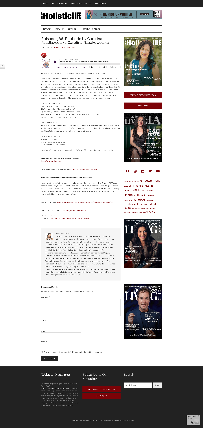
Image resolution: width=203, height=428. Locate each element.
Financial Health (143, 185)
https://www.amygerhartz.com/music (83, 169)
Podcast (52, 216)
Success (135, 212)
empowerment (150, 180)
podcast (80, 218)
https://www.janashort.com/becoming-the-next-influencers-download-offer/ (85, 202)
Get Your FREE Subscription (143, 95)
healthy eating (140, 195)
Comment (45, 297)
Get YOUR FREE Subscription (101, 389)
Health (52, 218)
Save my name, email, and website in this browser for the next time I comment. (73, 352)
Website (44, 342)
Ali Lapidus (130, 420)
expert (128, 185)
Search (157, 385)
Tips (140, 212)
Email (43, 331)
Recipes (127, 208)
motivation (150, 200)
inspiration (151, 195)
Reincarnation (136, 208)
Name (44, 320)
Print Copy (143, 106)
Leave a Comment (68, 47)
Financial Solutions (135, 190)
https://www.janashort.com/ (51, 161)
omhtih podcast (72, 218)
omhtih (63, 218)
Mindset (57, 218)
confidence (135, 181)
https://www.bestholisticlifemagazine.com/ (57, 388)
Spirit (147, 208)
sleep (143, 208)
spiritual (152, 208)
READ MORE (70, 405)
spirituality (127, 213)
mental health (128, 200)
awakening (127, 181)
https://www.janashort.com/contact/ (73, 211)
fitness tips (150, 190)
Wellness (87, 218)
